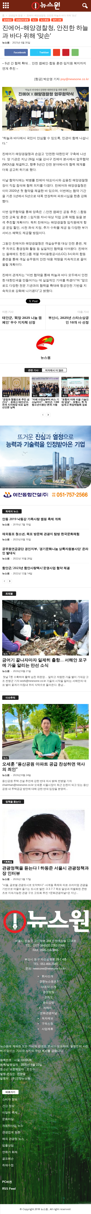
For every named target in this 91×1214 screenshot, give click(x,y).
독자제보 (47, 1018)
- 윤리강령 (47, 1002)
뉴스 (34, 19)
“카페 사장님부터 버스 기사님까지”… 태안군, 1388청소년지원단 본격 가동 (45, 402)
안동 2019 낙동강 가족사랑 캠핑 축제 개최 (31, 519)
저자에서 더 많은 (54, 370)
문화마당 (8, 1119)
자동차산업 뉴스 (12, 1125)
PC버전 (7, 1181)
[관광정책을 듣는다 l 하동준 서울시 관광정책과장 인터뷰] (45, 836)
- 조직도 (48, 997)
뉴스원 (5, 42)
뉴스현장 (45, 19)
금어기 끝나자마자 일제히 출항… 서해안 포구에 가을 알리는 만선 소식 (44, 662)
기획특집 (7, 861)
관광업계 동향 (16, 15)
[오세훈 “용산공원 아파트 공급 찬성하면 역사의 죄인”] (45, 732)
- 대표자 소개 (47, 986)
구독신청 (47, 1023)
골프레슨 (8, 1158)
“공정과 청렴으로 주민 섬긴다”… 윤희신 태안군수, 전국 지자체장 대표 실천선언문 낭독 (15, 403)
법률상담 (8, 1145)
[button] (84, 6)
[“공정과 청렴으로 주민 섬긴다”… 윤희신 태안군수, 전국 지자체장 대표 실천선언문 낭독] (16, 387)
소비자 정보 (9, 1099)
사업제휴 (47, 1029)
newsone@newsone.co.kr (49, 968)
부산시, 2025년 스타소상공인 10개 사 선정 (68, 319)
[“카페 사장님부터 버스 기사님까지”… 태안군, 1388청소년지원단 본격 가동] (45, 387)
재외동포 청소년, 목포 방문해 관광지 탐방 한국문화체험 (41, 534)
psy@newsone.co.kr (74, 79)
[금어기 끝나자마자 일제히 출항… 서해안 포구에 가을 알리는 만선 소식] (45, 627)
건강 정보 (8, 1106)
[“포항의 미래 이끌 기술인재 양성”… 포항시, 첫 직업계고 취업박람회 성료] (75, 387)
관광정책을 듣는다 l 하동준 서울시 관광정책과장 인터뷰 (45, 870)
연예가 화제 (9, 1152)
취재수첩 (8, 1165)
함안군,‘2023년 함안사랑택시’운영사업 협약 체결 (36, 568)
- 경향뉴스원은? (48, 981)
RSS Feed (9, 1188)
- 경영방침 (47, 992)
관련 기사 (33, 370)
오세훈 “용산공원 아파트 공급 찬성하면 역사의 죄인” (43, 766)
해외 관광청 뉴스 (13, 1138)
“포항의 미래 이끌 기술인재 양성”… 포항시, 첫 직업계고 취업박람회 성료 (75, 402)
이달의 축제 (9, 1112)
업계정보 (8, 19)
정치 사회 (57, 19)
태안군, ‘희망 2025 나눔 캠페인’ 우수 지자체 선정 (22, 319)
